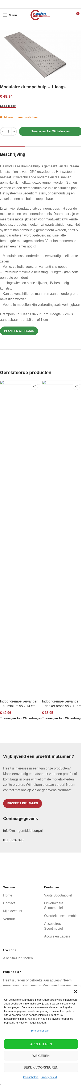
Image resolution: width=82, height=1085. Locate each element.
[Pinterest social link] (41, 4)
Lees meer (8, 105)
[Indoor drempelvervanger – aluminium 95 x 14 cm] (20, 538)
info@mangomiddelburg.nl (23, 830)
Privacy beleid (49, 1077)
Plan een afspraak (19, 331)
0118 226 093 (13, 840)
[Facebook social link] (30, 4)
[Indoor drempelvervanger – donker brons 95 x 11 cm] (62, 538)
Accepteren (41, 1044)
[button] (76, 991)
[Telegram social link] (51, 4)
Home (7, 895)
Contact (9, 903)
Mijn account (12, 911)
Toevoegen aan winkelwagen (51, 131)
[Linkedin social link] (46, 4)
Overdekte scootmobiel (61, 916)
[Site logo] (41, 14)
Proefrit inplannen (22, 803)
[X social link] (35, 4)
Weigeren (41, 1056)
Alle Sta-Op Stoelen (18, 958)
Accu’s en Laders (57, 936)
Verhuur (9, 919)
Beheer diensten (39, 1030)
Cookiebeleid (30, 1077)
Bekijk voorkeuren (41, 1067)
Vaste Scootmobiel (58, 895)
